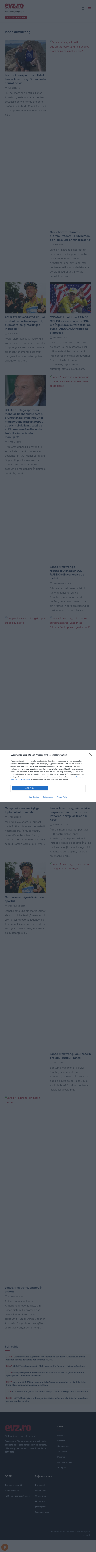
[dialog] (48, 776)
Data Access (48, 797)
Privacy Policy (62, 797)
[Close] (91, 755)
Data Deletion (33, 797)
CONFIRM (30, 788)
